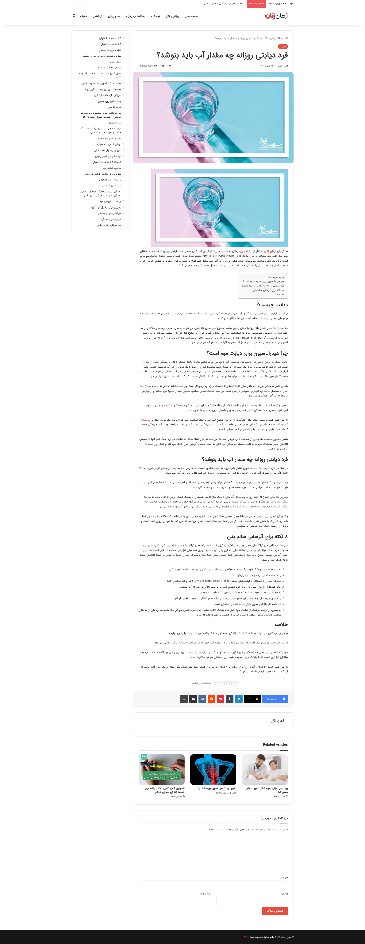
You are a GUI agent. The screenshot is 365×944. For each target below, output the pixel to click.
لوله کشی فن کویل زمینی (108, 156)
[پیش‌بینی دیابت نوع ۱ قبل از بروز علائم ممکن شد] (265, 769)
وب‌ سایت (205, 894)
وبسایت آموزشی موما (110, 201)
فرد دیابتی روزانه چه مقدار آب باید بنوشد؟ (262, 286)
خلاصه (280, 295)
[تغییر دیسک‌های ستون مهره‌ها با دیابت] (213, 769)
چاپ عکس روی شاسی (109, 101)
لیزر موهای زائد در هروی (108, 225)
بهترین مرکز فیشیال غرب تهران (105, 207)
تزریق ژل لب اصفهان (110, 180)
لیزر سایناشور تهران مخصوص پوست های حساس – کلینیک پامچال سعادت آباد (100, 115)
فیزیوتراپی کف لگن (111, 219)
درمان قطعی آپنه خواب (109, 144)
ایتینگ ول (246, 251)
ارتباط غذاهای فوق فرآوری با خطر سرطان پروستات (220, 4)
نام (285, 878)
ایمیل (284, 894)
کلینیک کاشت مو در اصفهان (106, 162)
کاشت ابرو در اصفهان (110, 38)
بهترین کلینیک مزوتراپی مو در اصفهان (101, 56)
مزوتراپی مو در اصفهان (109, 213)
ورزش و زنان (172, 16)
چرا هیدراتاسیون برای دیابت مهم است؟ (263, 281)
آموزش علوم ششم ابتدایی (107, 95)
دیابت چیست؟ (276, 277)
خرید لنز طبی (114, 107)
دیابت (261, 38)
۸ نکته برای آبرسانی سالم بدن (268, 290)
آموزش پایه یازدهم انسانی (107, 150)
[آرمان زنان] (277, 16)
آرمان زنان (283, 66)
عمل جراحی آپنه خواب (109, 139)
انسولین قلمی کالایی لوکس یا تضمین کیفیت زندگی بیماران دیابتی (165, 790)
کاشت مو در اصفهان (110, 44)
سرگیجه (168, 405)
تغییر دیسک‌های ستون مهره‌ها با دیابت (215, 788)
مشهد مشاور (115, 62)
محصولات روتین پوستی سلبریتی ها (102, 89)
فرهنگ (156, 16)
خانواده (83, 16)
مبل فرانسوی (114, 123)
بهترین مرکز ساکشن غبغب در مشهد (102, 174)
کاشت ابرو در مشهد (111, 186)
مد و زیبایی (114, 16)
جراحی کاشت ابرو (112, 168)
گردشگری (98, 16)
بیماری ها (271, 38)
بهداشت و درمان (136, 16)
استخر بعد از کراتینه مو (109, 68)
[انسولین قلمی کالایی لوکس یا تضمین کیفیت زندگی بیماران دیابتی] (162, 769)
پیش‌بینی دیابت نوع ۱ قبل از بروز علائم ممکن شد (267, 790)
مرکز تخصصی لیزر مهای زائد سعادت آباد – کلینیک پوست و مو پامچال (100, 131)
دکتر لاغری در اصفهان (110, 50)
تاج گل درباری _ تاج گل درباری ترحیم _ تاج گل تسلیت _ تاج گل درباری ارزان (100, 194)
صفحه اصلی (191, 16)
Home (282, 38)
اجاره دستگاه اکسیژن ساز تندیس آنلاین (101, 83)
